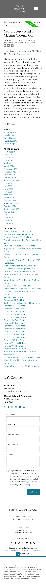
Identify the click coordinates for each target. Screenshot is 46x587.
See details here (24, 54)
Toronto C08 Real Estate (15, 317)
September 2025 (11, 180)
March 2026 (9, 166)
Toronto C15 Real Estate (14, 329)
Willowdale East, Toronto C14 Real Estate (22, 357)
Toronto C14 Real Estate (14, 326)
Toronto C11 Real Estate (14, 323)
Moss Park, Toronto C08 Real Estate (20, 271)
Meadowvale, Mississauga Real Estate (20, 269)
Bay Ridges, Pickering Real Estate (18, 234)
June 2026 (8, 158)
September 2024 (11, 209)
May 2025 (8, 192)
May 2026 (8, 160)
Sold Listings (9, 144)
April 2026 (8, 163)
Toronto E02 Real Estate (15, 334)
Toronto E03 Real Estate (15, 337)
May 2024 (8, 220)
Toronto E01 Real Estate (14, 332)
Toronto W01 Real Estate (15, 343)
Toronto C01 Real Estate (14, 306)
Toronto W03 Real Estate (15, 346)
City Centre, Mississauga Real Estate (19, 246)
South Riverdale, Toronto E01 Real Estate (22, 303)
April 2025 (8, 195)
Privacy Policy (30, 485)
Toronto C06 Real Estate (14, 314)
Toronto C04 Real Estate (15, 311)
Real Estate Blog (11, 141)
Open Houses (10, 138)
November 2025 (11, 175)
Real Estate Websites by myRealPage (28, 550)
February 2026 (10, 169)
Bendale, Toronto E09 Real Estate (19, 237)
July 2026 (8, 155)
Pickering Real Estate (13, 297)
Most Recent (9, 152)
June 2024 (8, 218)
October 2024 (10, 206)
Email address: (12, 434)
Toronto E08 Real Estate (15, 340)
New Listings (9, 135)
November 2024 (11, 203)
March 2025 (9, 198)
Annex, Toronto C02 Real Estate (18, 231)
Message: (10, 454)
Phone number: (13, 444)
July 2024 (8, 215)
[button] (5, 407)
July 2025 (8, 186)
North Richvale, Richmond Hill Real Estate (22, 289)
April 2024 (8, 223)
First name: (11, 414)
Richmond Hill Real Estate (15, 300)
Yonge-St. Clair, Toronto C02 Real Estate (21, 366)
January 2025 (10, 200)
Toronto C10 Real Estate (14, 320)
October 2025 (10, 178)
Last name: (11, 424)
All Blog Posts (10, 132)
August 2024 (9, 212)
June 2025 (8, 189)
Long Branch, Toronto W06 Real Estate (21, 266)
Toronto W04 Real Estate (15, 349)
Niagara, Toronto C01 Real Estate (23, 42)
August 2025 (9, 183)
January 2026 (10, 172)
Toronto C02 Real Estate (15, 309)
